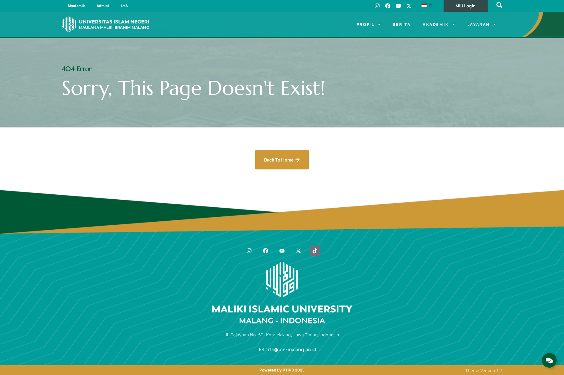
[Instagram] (377, 6)
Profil (366, 24)
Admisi (103, 5)
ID (430, 5)
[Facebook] (387, 6)
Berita (402, 24)
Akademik (76, 5)
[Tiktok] (315, 250)
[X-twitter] (409, 6)
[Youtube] (398, 6)
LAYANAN (478, 24)
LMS (124, 5)
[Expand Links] (549, 360)
